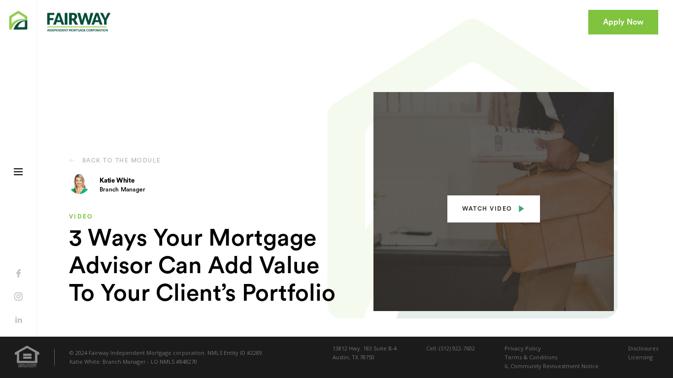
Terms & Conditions (531, 357)
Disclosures (643, 348)
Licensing (640, 357)
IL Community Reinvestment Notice (552, 366)
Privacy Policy (523, 348)
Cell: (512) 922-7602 (450, 348)
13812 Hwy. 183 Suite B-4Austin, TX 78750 (365, 353)
